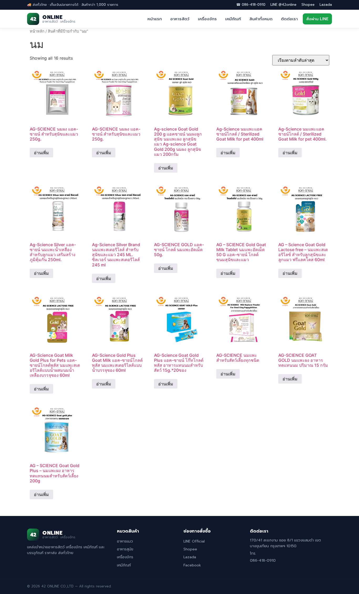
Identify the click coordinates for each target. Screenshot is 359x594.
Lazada (326, 4)
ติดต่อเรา (289, 19)
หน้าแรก (154, 19)
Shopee (308, 4)
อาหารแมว (125, 541)
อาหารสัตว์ (179, 19)
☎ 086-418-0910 (250, 4)
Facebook (192, 565)
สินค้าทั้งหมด (261, 19)
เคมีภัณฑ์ (233, 19)
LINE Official (194, 541)
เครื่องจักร (207, 19)
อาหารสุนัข (125, 549)
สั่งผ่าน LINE (317, 19)
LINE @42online (283, 4)
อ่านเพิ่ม (41, 152)
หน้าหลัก (37, 31)
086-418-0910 (263, 560)
